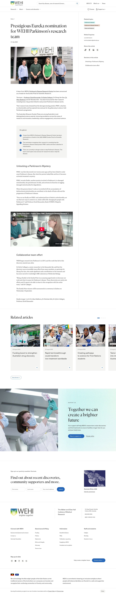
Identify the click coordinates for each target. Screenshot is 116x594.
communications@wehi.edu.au (91, 40)
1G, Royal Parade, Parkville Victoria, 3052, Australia (91, 510)
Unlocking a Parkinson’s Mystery (94, 61)
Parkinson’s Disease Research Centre (92, 25)
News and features (89, 28)
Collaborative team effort (92, 65)
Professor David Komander (32, 97)
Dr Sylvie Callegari (47, 97)
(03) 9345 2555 (88, 514)
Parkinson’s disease (89, 22)
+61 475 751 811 (88, 38)
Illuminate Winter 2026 (90, 489)
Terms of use (60, 591)
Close (102, 591)
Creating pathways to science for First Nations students (89, 356)
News (12, 19)
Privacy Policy (51, 591)
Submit (61, 489)
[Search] (77, 3)
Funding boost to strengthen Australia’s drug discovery (25, 354)
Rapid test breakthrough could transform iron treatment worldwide (56, 356)
